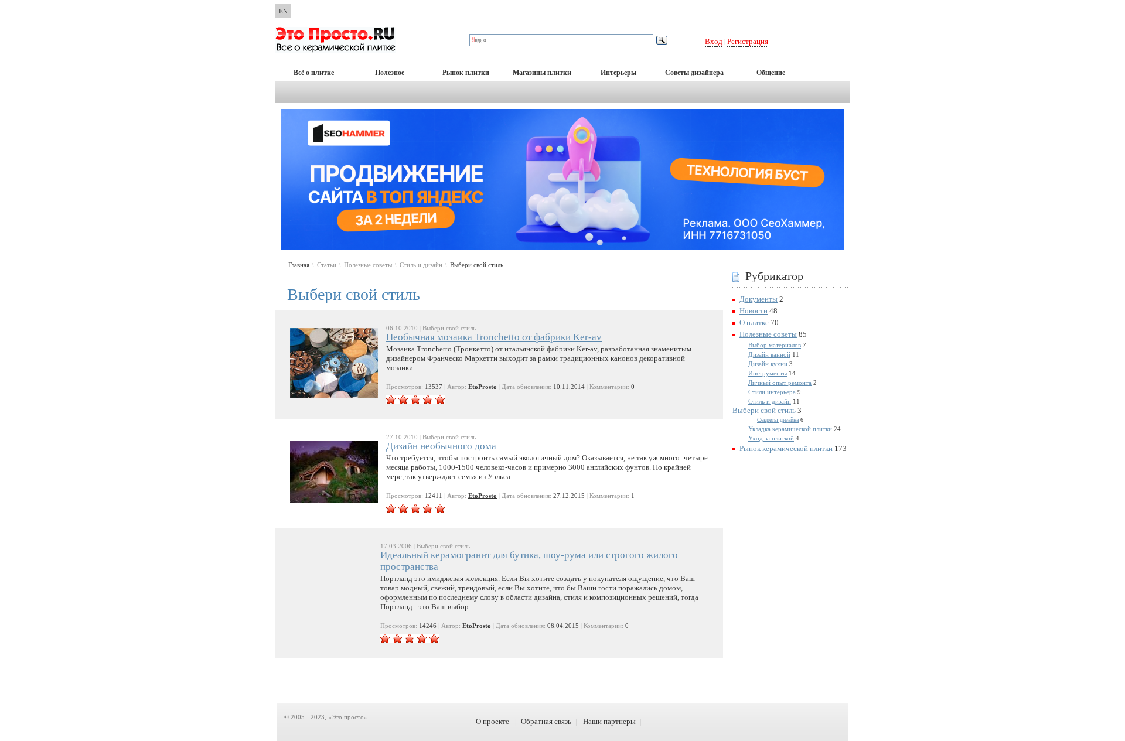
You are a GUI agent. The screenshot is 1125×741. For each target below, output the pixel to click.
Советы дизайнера (694, 73)
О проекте (492, 721)
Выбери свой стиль (764, 410)
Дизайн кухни (768, 363)
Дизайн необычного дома (441, 446)
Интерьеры (618, 73)
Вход (713, 41)
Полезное (389, 73)
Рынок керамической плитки (786, 448)
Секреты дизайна (778, 419)
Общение (770, 73)
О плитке (754, 322)
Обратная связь (546, 721)
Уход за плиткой (771, 438)
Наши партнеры (609, 721)
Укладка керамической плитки (790, 428)
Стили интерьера (772, 391)
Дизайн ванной (769, 354)
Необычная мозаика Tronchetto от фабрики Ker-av (494, 337)
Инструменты (767, 373)
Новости (753, 310)
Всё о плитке (314, 73)
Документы (758, 299)
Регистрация (747, 41)
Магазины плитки (542, 73)
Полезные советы (368, 264)
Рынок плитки (465, 73)
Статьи (326, 264)
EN (283, 11)
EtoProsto (482, 386)
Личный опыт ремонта (780, 382)
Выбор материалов (774, 345)
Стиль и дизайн (421, 264)
